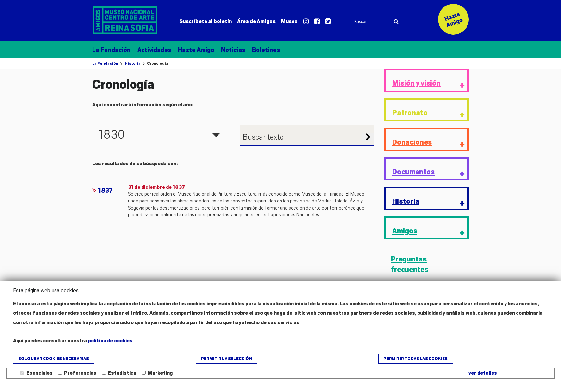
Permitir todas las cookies (415, 359)
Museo (289, 21)
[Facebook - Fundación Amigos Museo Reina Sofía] (317, 21)
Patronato (410, 113)
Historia (133, 63)
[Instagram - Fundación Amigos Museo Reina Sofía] (306, 21)
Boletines (266, 49)
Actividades (154, 49)
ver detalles (482, 373)
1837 (105, 190)
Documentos (413, 172)
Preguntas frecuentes (409, 264)
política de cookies (110, 341)
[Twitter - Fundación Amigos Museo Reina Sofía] (328, 21)
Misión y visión (416, 83)
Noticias (233, 49)
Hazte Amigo (196, 49)
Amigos (256, 21)
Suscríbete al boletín (205, 21)
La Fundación (111, 49)
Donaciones (412, 142)
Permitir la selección (226, 359)
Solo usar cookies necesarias (53, 359)
